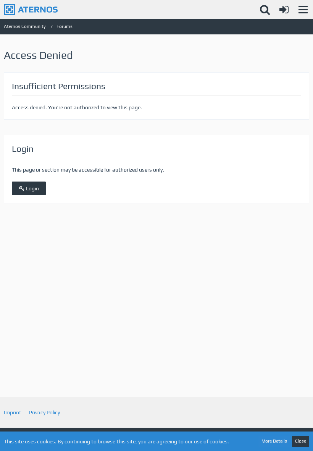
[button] (303, 9)
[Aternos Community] (30, 9)
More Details (274, 441)
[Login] (284, 9)
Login (32, 188)
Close (300, 441)
